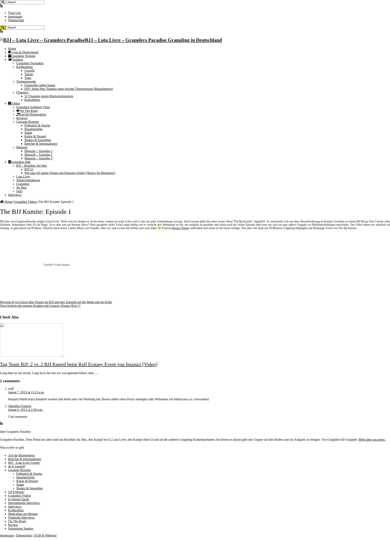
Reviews (21, 118)
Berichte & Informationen (40, 143)
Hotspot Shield (180, 228)
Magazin (21, 147)
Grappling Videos (25, 201)
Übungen (22, 92)
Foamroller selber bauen (39, 85)
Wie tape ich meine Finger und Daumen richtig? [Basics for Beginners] (69, 173)
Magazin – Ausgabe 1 (38, 151)
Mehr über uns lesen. (372, 439)
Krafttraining (24, 67)
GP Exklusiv (16, 492)
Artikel (15, 103)
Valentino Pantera (19, 406)
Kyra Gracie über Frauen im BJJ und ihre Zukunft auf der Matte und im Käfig (56, 302)
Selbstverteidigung (28, 180)
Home (12, 48)
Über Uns (14, 13)
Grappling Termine (23, 56)
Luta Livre (23, 176)
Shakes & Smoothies (37, 140)
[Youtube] (7, 6)
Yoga (27, 78)
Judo (19, 191)
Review (13, 525)
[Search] (3, 2)
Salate (28, 132)
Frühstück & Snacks (37, 125)
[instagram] (11, 6)
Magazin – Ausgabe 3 (38, 158)
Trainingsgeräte (26, 81)
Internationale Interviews (24, 503)
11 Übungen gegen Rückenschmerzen (48, 96)
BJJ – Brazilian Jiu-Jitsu (31, 165)
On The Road (29, 111)
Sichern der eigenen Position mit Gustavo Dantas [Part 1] (40, 305)
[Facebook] (4, 6)
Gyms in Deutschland (24, 52)
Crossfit (29, 70)
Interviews (15, 195)
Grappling (22, 184)
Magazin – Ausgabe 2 (38, 154)
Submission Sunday (21, 528)
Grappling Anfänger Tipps (33, 107)
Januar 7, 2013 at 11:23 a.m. (26, 392)
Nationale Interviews (21, 517)
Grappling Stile (20, 162)
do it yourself (16, 466)
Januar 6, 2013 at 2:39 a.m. (25, 409)
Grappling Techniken (29, 63)
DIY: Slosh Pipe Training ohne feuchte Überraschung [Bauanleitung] (68, 89)
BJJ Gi (28, 169)
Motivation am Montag (23, 514)
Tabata (28, 74)
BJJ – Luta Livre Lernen (24, 462)
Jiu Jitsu (21, 187)
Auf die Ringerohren (33, 114)
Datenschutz (16, 20)
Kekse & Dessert (35, 136)
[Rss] (1, 6)
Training (17, 59)
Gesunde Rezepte (27, 121)
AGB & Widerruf (45, 535)
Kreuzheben (32, 100)
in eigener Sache (18, 499)
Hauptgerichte (33, 129)
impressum (15, 16)
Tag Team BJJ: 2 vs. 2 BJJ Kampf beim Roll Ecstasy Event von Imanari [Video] (78, 364)
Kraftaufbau (16, 510)
